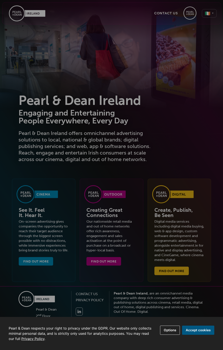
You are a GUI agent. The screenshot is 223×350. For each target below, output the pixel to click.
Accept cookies (198, 330)
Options (170, 330)
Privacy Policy (32, 339)
